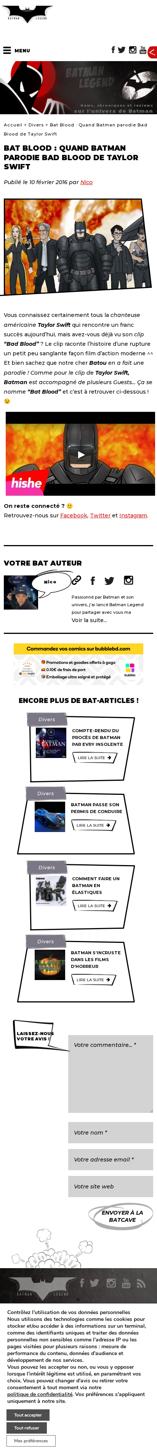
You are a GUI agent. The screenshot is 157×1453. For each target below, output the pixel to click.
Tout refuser (26, 1428)
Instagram (133, 515)
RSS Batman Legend (140, 1283)
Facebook (73, 515)
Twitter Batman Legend (122, 50)
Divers (36, 125)
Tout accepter (28, 1415)
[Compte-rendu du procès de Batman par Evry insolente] (51, 743)
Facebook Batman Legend (113, 50)
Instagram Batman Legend (132, 50)
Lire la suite (91, 757)
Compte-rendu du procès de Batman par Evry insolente (97, 737)
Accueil (13, 125)
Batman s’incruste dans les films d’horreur (96, 959)
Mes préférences (31, 1441)
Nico (86, 182)
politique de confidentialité (39, 1394)
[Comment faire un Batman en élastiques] (51, 891)
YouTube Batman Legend (142, 50)
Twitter (100, 515)
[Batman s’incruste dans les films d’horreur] (50, 965)
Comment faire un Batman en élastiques (96, 885)
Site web (76, 580)
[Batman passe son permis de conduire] (50, 817)
